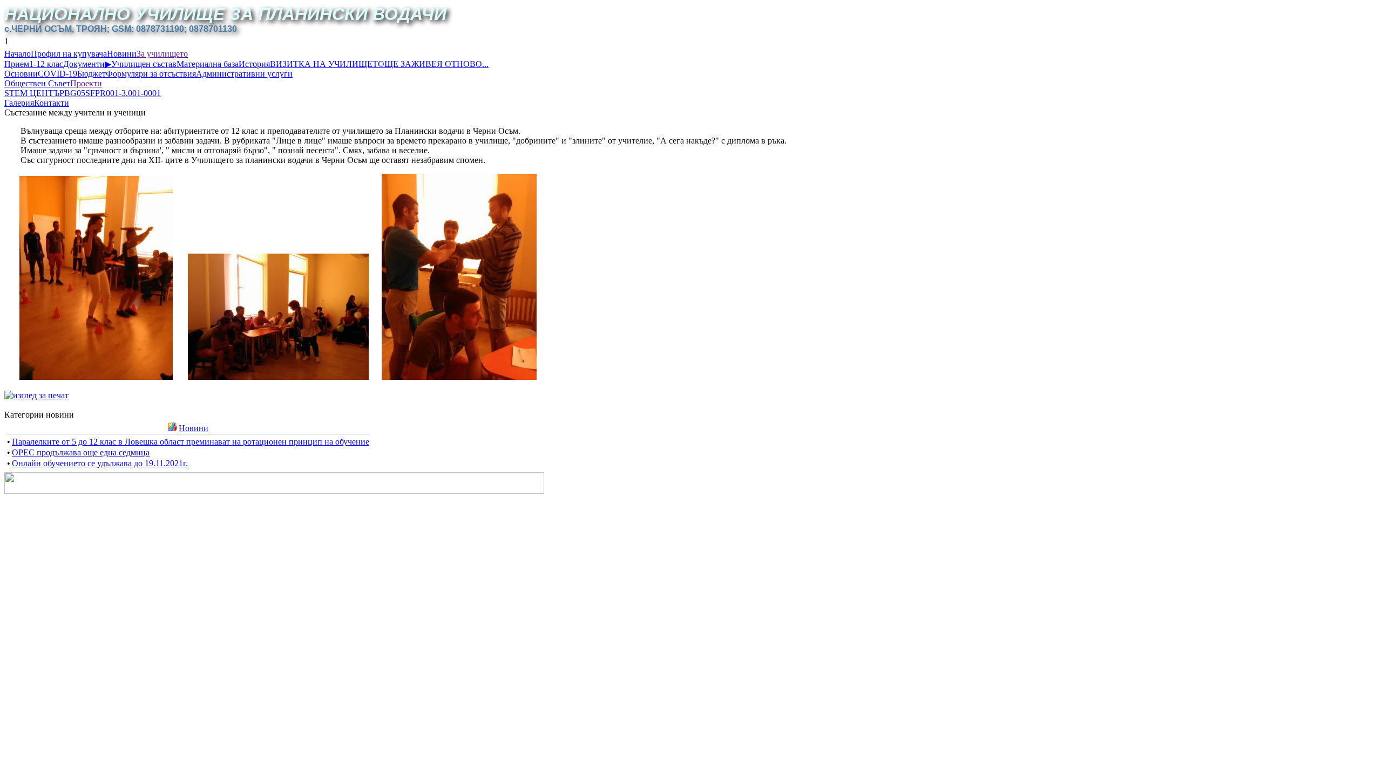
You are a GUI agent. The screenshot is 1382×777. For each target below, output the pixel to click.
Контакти (51, 102)
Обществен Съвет (37, 83)
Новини (122, 53)
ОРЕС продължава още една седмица (81, 452)
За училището (162, 53)
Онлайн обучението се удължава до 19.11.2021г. (100, 463)
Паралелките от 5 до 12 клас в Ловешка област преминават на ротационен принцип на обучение (190, 441)
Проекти (86, 83)
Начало (17, 53)
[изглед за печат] (36, 395)
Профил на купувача (69, 53)
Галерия (19, 102)
